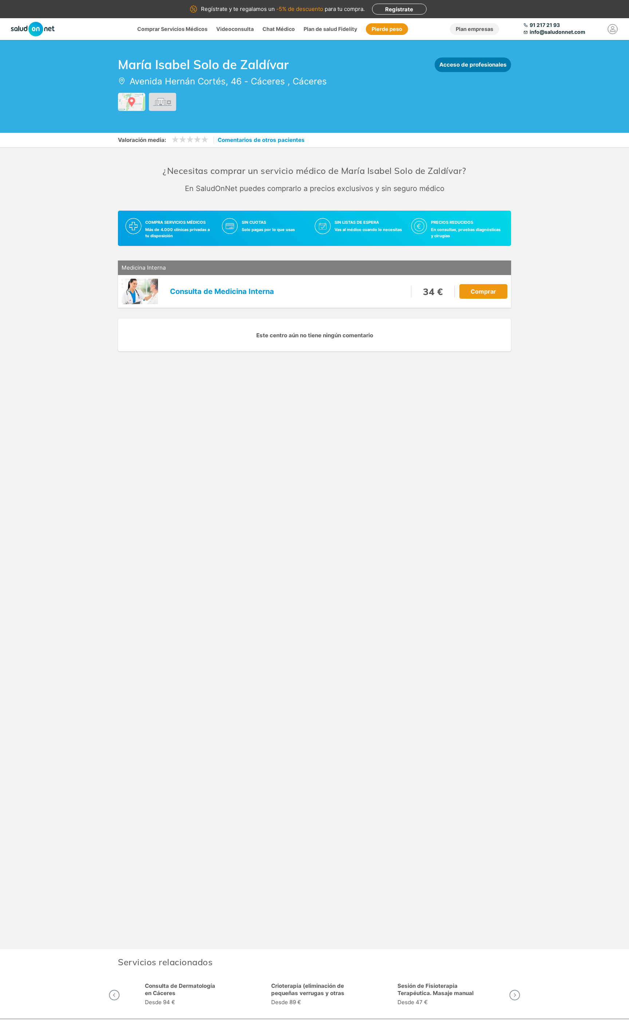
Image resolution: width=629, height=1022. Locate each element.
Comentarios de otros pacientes (261, 139)
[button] (114, 995)
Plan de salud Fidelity (330, 29)
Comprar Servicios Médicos (172, 29)
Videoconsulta (235, 29)
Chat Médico (278, 29)
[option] (188, 995)
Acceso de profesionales (473, 64)
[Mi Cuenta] (612, 29)
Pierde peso (387, 29)
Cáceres (268, 81)
